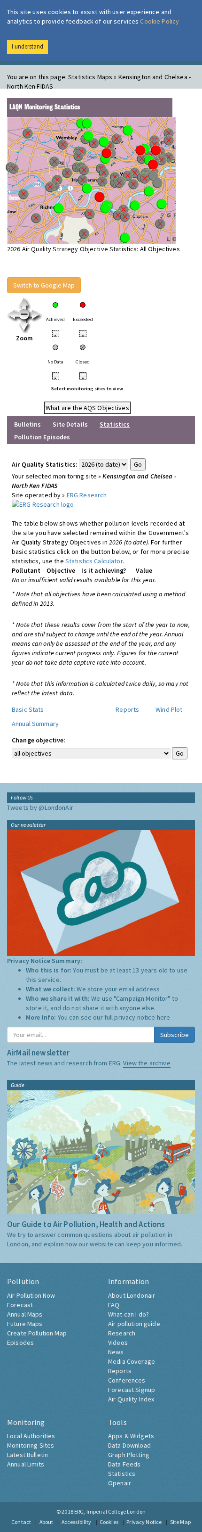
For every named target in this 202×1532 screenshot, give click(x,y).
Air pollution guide (134, 1323)
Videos (118, 1342)
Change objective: (38, 740)
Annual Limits (25, 1464)
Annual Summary (35, 723)
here (164, 1017)
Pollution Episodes (42, 437)
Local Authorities (31, 1436)
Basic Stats (28, 709)
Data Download (129, 1445)
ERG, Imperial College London (110, 1511)
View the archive (146, 1063)
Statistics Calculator (94, 561)
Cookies (109, 1521)
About (46, 1521)
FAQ (113, 1305)
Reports (127, 709)
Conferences (127, 1380)
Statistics (121, 1473)
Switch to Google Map (44, 285)
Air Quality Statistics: (45, 464)
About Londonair (131, 1295)
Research (121, 1333)
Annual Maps (25, 1314)
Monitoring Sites (30, 1445)
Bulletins (27, 424)
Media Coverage (131, 1361)
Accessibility (77, 1521)
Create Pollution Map (37, 1333)
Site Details (70, 424)
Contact (21, 1521)
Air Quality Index (131, 1399)
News (116, 1352)
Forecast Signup (131, 1389)
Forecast (20, 1305)
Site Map (180, 1521)
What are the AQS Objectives (87, 408)
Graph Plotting (128, 1454)
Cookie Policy (159, 21)
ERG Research (87, 495)
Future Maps (25, 1323)
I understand (27, 46)
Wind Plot (168, 709)
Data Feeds (124, 1464)
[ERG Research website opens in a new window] (43, 503)
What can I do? (128, 1314)
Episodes (20, 1342)
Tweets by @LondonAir (40, 807)
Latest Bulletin (27, 1454)
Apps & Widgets (131, 1436)
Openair (119, 1483)
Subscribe (174, 1034)
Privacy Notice (144, 1521)
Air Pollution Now (31, 1295)
